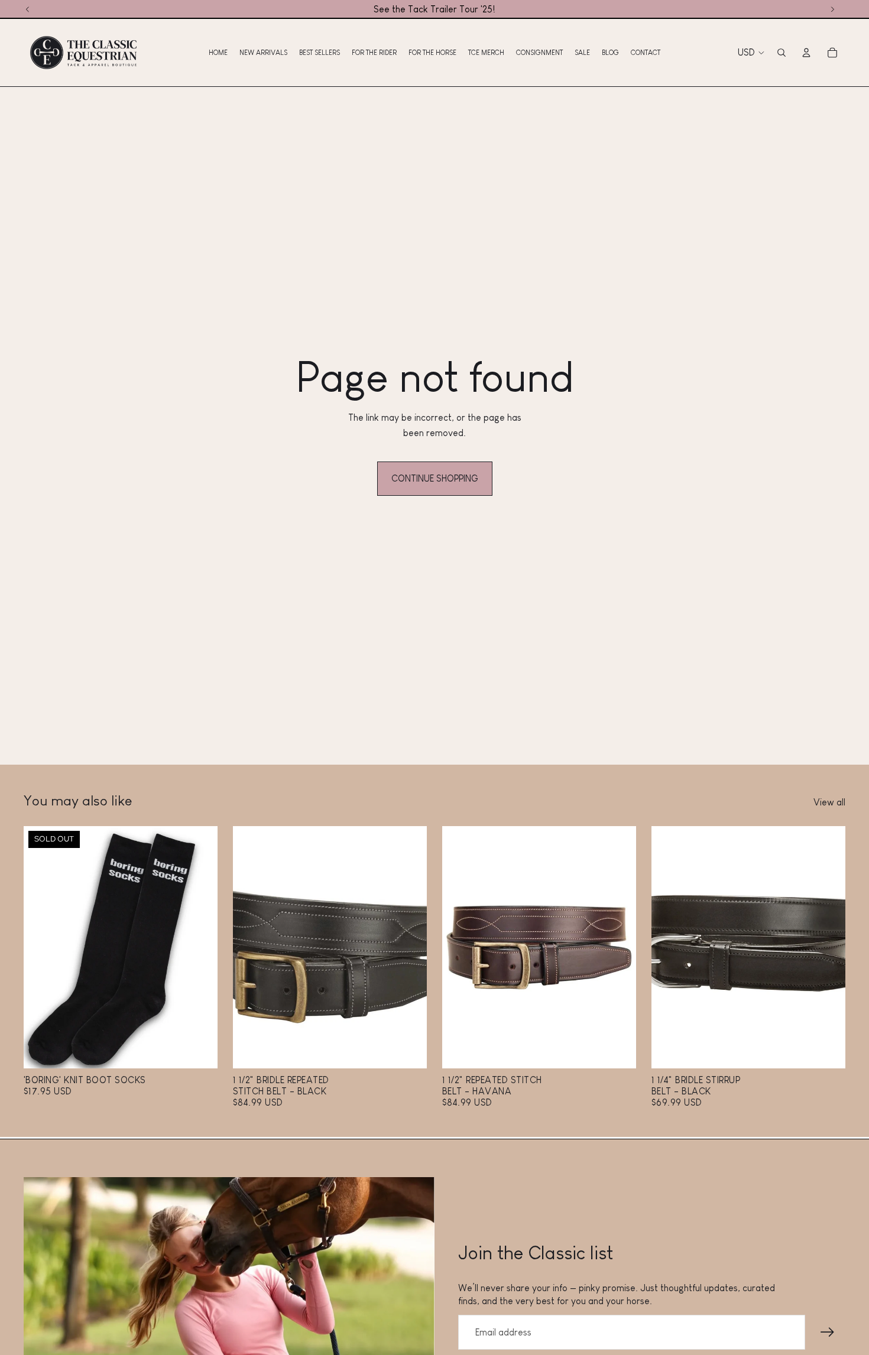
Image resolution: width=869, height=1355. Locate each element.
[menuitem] (218, 53)
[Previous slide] (41, 947)
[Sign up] (827, 1332)
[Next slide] (200, 947)
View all (829, 802)
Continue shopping (434, 478)
